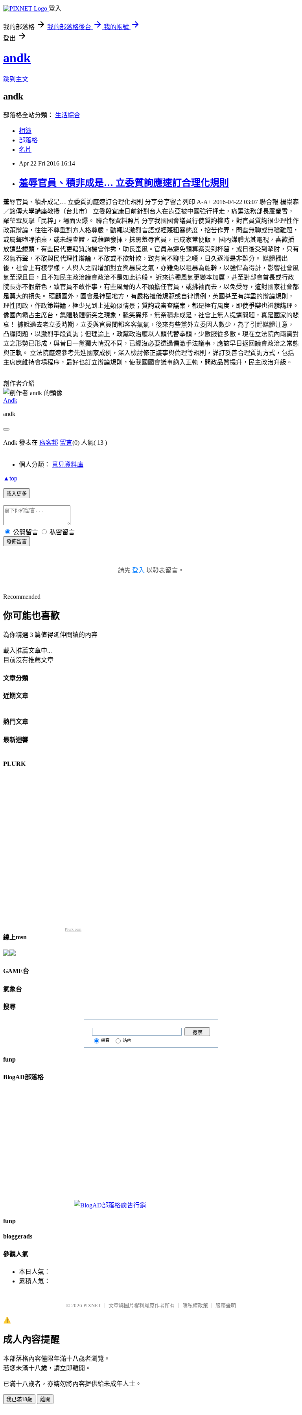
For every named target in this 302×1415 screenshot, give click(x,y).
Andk (10, 400)
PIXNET (92, 1305)
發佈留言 (16, 542)
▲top (10, 478)
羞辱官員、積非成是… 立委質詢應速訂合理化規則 (124, 183)
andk (17, 58)
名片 (25, 149)
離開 (45, 1399)
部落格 (28, 140)
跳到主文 (15, 79)
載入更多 (16, 494)
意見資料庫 (67, 464)
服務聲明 (225, 1305)
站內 (127, 1040)
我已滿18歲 (19, 1399)
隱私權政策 (195, 1305)
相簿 (25, 130)
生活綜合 (67, 115)
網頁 (105, 1040)
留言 (66, 442)
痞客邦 (48, 442)
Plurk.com (73, 929)
